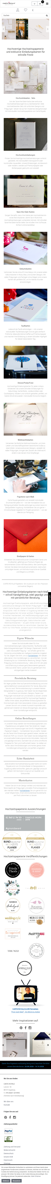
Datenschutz (8, 1153)
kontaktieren (33, 655)
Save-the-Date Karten (26, 212)
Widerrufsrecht (9, 1150)
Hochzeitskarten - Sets (25, 98)
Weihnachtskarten (25, 440)
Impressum (8, 1160)
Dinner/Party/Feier (25, 383)
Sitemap (7, 1163)
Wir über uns (8, 1101)
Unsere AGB (8, 1157)
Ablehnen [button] (6, 1181)
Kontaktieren (29, 507)
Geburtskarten (26, 269)
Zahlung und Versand (12, 1146)
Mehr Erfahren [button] (36, 1176)
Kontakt (7, 1105)
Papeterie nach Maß (25, 497)
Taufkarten (25, 326)
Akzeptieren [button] (16, 1181)
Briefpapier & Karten (25, 556)
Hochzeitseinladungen (25, 155)
